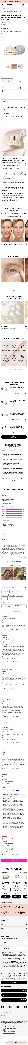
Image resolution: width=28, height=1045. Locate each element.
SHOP (3, 924)
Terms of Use (16, 975)
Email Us (24, 990)
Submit (14, 982)
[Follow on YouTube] (17, 1007)
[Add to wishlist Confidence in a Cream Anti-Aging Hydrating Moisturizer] (9, 873)
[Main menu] (26, 5)
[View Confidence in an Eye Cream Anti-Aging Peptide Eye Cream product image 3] (20, 66)
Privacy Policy (24, 1023)
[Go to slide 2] (14, 290)
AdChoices (17, 1023)
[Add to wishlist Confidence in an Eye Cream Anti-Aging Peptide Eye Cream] (25, 38)
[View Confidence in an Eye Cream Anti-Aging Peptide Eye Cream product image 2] (14, 66)
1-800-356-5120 (22, 995)
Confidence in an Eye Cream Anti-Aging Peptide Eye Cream (18, 414)
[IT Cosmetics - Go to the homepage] (7, 4)
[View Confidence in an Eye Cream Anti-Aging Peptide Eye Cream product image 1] (7, 66)
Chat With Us (22, 999)
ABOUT (3, 928)
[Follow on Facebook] (2, 1007)
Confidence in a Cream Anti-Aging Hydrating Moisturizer (5, 883)
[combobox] (12, 8)
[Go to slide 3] (14, 248)
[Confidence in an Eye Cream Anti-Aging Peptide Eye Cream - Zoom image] (14, 49)
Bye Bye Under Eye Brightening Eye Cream (16, 883)
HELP (3, 921)
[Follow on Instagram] (10, 1007)
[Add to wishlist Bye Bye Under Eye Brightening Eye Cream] (20, 873)
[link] (23, 5)
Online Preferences (6, 1028)
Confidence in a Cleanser (17, 387)
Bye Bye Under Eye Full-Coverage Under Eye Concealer (17, 427)
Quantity (3, 1041)
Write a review (18, 31)
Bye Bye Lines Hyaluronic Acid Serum (17, 401)
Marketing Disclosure (19, 977)
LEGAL (2, 932)
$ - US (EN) (3, 1015)
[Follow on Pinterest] (25, 1007)
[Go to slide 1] (13, 248)
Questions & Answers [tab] (18, 489)
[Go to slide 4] (15, 332)
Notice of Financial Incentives (13, 980)
